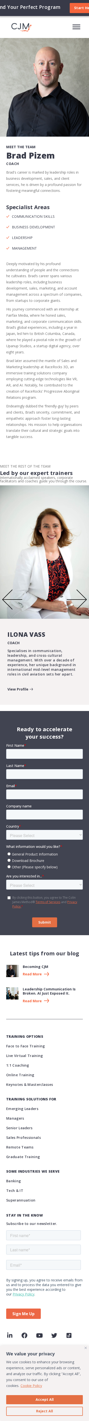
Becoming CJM (35, 966)
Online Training (20, 1075)
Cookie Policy (31, 1385)
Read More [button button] (32, 1001)
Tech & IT (14, 1190)
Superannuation (20, 1200)
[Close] (86, 1348)
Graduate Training (23, 1156)
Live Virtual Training (24, 1055)
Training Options (24, 1036)
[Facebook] (24, 1335)
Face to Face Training (25, 1046)
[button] (12, 600)
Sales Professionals (23, 1137)
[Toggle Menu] (76, 27)
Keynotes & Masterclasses (29, 1084)
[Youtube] (39, 1335)
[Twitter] (54, 1335)
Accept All (45, 1399)
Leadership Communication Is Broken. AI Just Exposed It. (49, 991)
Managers (15, 1118)
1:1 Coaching (17, 1065)
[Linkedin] (9, 1335)
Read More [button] (32, 974)
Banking (13, 1181)
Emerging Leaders (22, 1108)
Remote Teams (20, 1147)
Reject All (44, 1411)
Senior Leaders (19, 1128)
